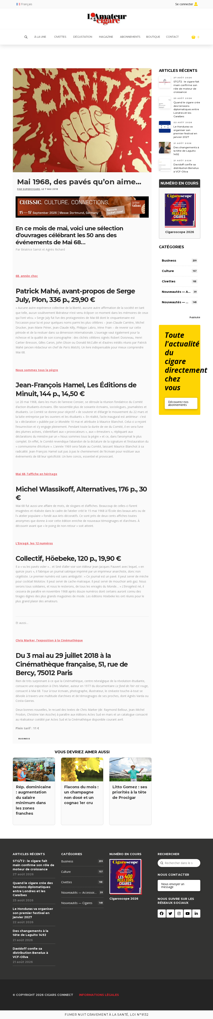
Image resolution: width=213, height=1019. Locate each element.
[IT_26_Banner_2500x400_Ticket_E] (82, 206)
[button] (26, 37)
